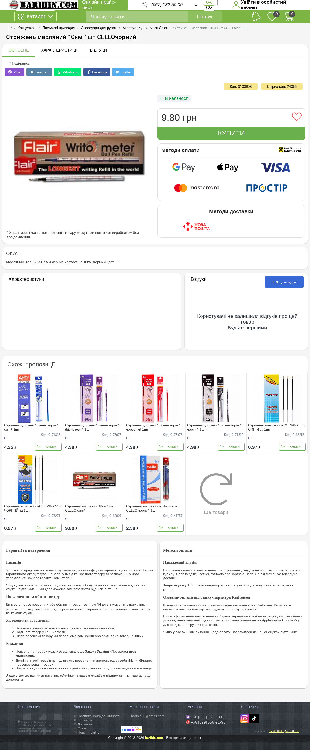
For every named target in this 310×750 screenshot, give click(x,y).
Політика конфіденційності (99, 716)
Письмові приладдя (58, 28)
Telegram (41, 72)
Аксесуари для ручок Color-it (146, 28)
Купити (231, 133)
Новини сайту (88, 732)
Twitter (125, 72)
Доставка (85, 724)
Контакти (85, 720)
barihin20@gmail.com (147, 716)
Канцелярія (27, 28)
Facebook (99, 72)
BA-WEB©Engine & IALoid (284, 731)
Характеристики (59, 50)
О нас (82, 728)
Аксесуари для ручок (98, 28)
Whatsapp (70, 72)
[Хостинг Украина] (131, 732)
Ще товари (216, 512)
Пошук (204, 16)
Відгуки (98, 50)
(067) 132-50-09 (167, 4)
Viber (17, 72)
